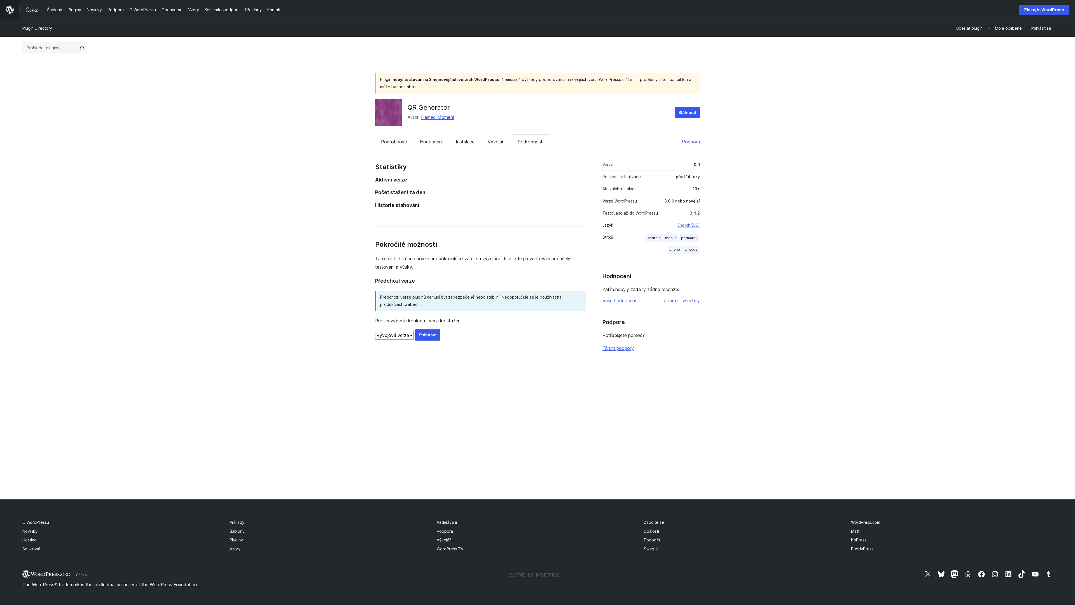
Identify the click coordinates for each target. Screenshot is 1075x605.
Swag (651, 548)
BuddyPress (862, 548)
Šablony (237, 531)
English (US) (688, 225)
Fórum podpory (618, 348)
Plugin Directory (37, 28)
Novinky (30, 531)
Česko (81, 575)
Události (651, 531)
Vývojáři (496, 142)
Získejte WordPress (1044, 9)
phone (674, 249)
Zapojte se (654, 522)
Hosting (29, 539)
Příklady (237, 522)
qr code (691, 249)
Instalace (465, 142)
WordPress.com (865, 522)
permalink (689, 238)
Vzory (235, 548)
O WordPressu (35, 522)
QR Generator (429, 107)
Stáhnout (687, 112)
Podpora (691, 142)
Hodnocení (431, 142)
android (654, 238)
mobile (671, 238)
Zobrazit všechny (682, 300)
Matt (855, 531)
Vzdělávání (447, 522)
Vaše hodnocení (619, 300)
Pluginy (236, 539)
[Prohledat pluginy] (81, 47)
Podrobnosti (394, 142)
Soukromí (31, 548)
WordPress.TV (450, 548)
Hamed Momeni (437, 117)
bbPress (858, 539)
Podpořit (652, 539)
